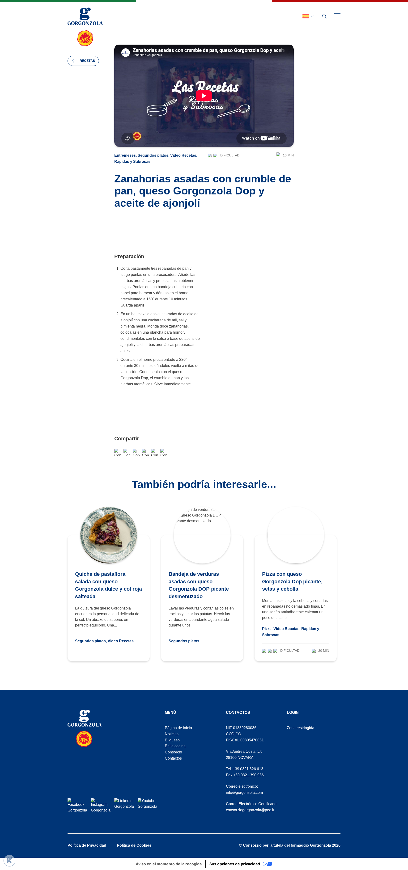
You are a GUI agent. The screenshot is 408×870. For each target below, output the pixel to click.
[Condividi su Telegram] (145, 452)
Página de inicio (178, 728)
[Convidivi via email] (136, 452)
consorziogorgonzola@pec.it (250, 810)
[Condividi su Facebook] (117, 452)
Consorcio (173, 752)
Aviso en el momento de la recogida (169, 864)
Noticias (171, 734)
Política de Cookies (134, 845)
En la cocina (175, 746)
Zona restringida (300, 728)
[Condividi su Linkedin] (163, 452)
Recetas (87, 61)
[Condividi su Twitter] (154, 452)
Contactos (173, 758)
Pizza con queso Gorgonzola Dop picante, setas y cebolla (292, 581)
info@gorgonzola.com (244, 792)
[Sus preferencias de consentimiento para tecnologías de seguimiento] (9, 860)
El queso (172, 740)
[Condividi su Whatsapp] (126, 452)
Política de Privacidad (87, 845)
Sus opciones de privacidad (234, 864)
